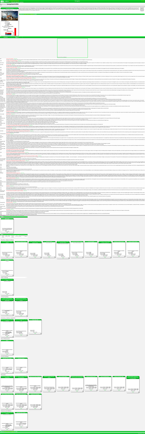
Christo (3, 252)
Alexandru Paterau (18, 250)
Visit (7, 232)
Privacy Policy (140, 433)
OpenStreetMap (60, 57)
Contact (143, 433)
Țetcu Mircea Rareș (116, 250)
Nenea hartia (2, 270)
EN (143, 1)
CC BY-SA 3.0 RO (21, 250)
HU (142, 1)
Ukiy (2, 228)
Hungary (77, 1)
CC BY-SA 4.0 (5, 252)
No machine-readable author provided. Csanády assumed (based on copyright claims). (7, 386)
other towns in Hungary (28, 14)
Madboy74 (141, 8)
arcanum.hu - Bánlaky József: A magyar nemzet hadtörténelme (15, 215)
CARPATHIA (12, 1)
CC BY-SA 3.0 (10, 310)
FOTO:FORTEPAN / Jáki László (5, 310)
